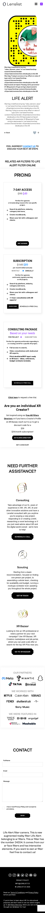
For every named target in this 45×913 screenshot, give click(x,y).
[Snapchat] (18, 875)
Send (22, 815)
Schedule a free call (29, 306)
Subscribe (13, 306)
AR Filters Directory (15, 905)
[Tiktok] (26, 875)
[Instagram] (14, 875)
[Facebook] (10, 875)
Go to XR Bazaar (22, 652)
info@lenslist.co (22, 884)
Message (6, 781)
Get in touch (22, 595)
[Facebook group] (34, 875)
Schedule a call (22, 537)
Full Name (6, 760)
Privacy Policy (33, 893)
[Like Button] (34, 132)
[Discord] (30, 875)
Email (5, 771)
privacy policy (22, 880)
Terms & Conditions (17, 893)
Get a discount (22, 445)
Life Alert (22, 98)
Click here (13, 397)
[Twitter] (22, 875)
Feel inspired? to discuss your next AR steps (22, 147)
